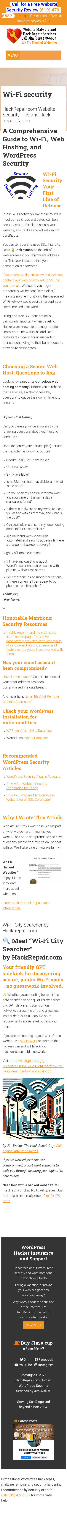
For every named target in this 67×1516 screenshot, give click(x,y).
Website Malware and (34, 37)
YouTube (25, 1365)
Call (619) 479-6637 (15, 1495)
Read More (33, 1325)
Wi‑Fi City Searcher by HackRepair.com (26, 927)
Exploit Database (35, 738)
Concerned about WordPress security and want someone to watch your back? (33, 1273)
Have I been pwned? (17, 677)
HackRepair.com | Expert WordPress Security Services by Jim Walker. (33, 1385)
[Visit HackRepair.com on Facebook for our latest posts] (33, 1439)
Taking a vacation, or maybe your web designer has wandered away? (33, 1290)
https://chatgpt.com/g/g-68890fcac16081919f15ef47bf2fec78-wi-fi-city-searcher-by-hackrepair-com (33, 1066)
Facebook (45, 1359)
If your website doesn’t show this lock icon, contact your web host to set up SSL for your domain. (33, 280)
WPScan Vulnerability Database (29, 731)
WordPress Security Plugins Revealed (33, 776)
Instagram (45, 1365)
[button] (13, 55)
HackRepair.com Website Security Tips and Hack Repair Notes (29, 114)
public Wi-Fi (28, 1041)
